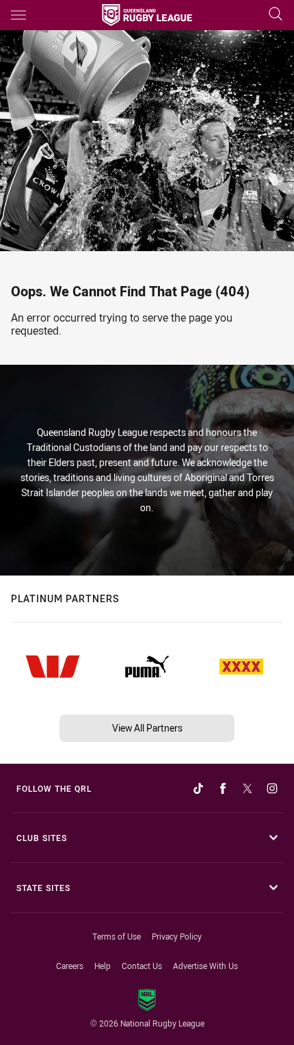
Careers (69, 965)
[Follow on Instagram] (272, 788)
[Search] (275, 14)
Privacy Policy (177, 936)
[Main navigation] (18, 15)
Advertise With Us (205, 965)
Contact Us (142, 965)
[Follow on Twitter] (247, 788)
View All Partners (147, 727)
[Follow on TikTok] (198, 788)
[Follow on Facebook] (222, 788)
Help (102, 965)
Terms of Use (116, 936)
